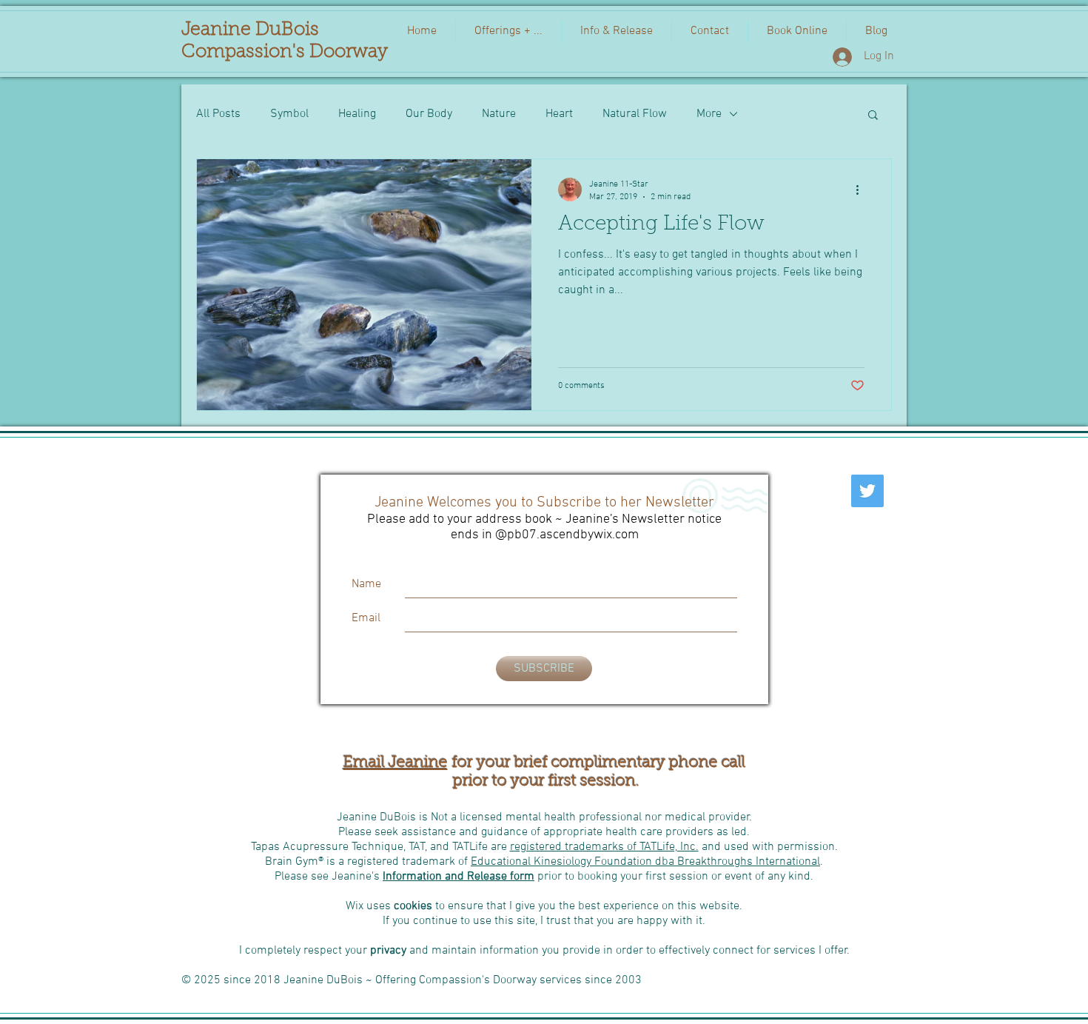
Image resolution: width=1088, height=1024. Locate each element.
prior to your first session (542, 781)
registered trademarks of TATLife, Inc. (604, 847)
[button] (873, 116)
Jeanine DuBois (250, 30)
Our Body (429, 114)
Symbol (289, 114)
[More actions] (862, 189)
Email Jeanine (395, 763)
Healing (357, 114)
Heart (559, 114)
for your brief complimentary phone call (596, 763)
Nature (499, 114)
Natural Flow (634, 114)
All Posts (218, 114)
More (709, 114)
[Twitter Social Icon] (867, 491)
